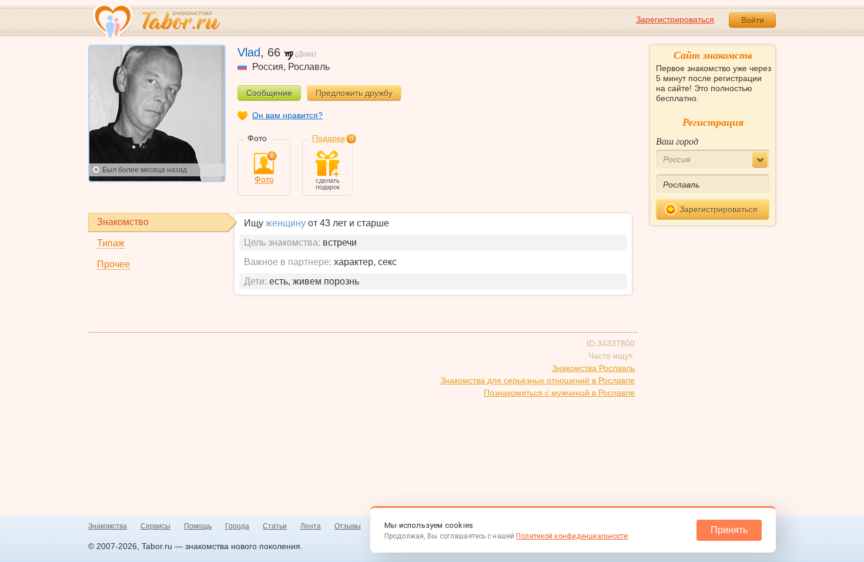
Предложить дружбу (354, 93)
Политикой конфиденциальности (572, 536)
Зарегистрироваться (675, 19)
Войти (752, 20)
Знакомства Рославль (593, 368)
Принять (729, 530)
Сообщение (269, 93)
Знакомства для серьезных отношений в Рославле (537, 380)
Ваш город (677, 141)
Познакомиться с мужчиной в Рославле (559, 392)
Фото (264, 168)
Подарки (328, 138)
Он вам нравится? (287, 115)
